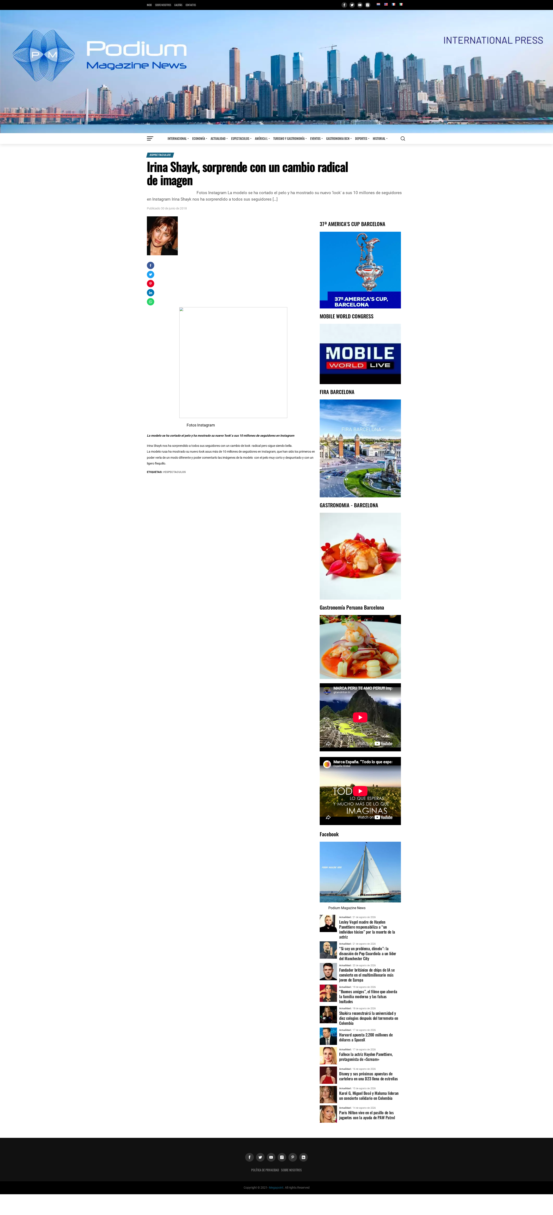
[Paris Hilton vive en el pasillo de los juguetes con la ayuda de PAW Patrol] (328, 1114)
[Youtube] (360, 5)
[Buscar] (403, 138)
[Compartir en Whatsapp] (150, 301)
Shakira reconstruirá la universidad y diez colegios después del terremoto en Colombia (368, 1018)
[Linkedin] (303, 1157)
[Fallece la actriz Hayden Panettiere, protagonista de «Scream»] (328, 1056)
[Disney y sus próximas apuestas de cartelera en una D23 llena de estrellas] (328, 1075)
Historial (379, 138)
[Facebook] (344, 5)
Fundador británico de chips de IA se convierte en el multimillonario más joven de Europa (366, 975)
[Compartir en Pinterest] (150, 283)
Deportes (361, 138)
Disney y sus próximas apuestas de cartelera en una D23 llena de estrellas (368, 1076)
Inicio (149, 5)
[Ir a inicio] (276, 71)
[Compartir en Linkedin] (150, 292)
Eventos (315, 138)
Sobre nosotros (163, 5)
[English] (386, 4)
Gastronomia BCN (338, 138)
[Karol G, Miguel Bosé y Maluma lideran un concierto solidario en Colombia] (328, 1094)
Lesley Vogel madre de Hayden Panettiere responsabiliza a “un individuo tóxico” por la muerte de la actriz (367, 929)
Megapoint (276, 1187)
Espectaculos (240, 138)
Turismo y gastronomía (289, 138)
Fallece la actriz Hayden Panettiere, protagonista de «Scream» (366, 1056)
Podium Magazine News (346, 908)
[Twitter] (352, 5)
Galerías (178, 5)
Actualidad (218, 138)
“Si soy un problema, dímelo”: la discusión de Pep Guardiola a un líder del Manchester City (367, 953)
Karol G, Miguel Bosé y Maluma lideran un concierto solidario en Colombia (369, 1095)
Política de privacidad (265, 1170)
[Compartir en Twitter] (150, 274)
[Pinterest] (292, 1157)
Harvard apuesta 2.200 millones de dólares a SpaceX (366, 1037)
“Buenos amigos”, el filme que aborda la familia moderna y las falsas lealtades (368, 996)
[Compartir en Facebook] (150, 265)
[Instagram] (367, 5)
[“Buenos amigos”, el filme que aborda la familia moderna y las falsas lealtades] (328, 993)
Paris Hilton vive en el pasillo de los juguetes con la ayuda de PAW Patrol (367, 1115)
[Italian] (401, 4)
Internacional (177, 138)
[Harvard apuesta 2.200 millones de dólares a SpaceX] (328, 1036)
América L (261, 138)
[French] (393, 4)
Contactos (191, 5)
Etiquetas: (155, 472)
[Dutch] (378, 4)
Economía (198, 138)
